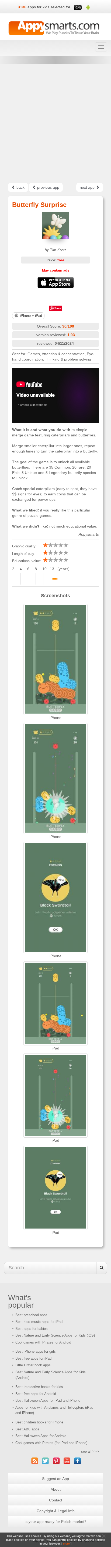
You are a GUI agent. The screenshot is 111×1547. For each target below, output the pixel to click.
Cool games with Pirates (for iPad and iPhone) (51, 1443)
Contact (55, 1500)
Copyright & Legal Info (56, 1511)
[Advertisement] (55, 123)
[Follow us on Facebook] (77, 1460)
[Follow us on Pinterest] (56, 1460)
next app (88, 187)
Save (57, 308)
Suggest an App (55, 1478)
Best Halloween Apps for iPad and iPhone (47, 1400)
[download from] (55, 282)
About (56, 1489)
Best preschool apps (31, 1315)
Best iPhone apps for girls (35, 1351)
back (20, 187)
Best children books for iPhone (39, 1422)
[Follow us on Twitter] (45, 1460)
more (66, 1543)
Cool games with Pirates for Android (43, 1342)
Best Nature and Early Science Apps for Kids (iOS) (55, 1335)
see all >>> (90, 1451)
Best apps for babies (31, 1329)
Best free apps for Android (35, 1394)
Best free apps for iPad (33, 1358)
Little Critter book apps (33, 1365)
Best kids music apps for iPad (39, 1322)
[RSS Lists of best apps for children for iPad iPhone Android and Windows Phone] (34, 1460)
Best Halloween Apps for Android (40, 1436)
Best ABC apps (27, 1429)
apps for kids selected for (48, 7)
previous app (47, 187)
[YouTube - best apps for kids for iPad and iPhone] (67, 1460)
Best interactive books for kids (39, 1387)
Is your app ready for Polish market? (55, 1521)
